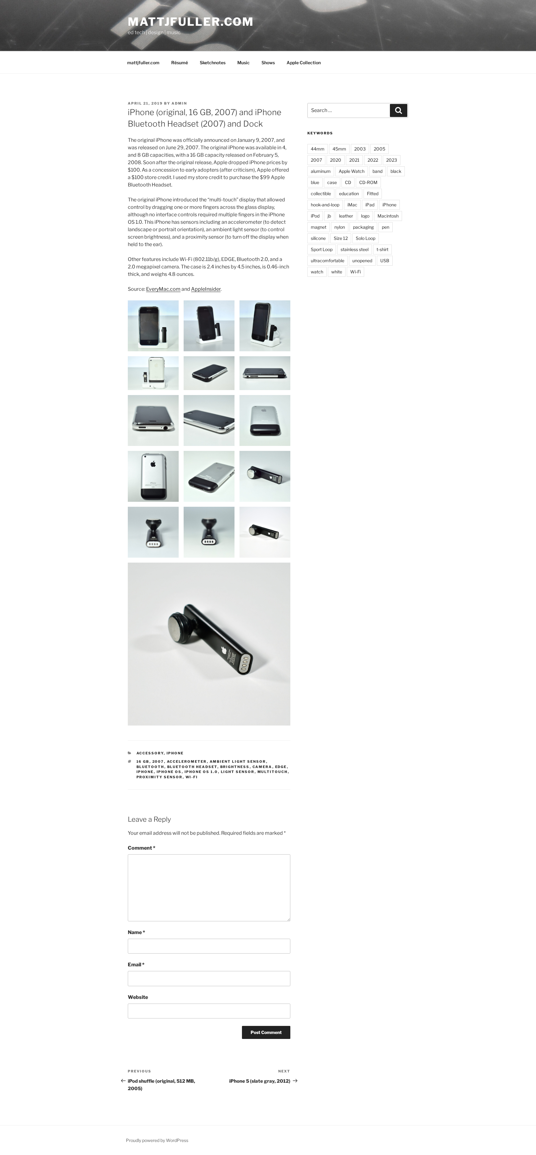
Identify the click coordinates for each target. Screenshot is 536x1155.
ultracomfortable (327, 260)
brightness (235, 767)
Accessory (150, 753)
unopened (362, 260)
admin (179, 103)
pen (385, 227)
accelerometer (187, 761)
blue (315, 182)
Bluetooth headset (192, 767)
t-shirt (382, 249)
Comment (141, 848)
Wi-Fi (191, 777)
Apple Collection (304, 62)
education (349, 193)
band (377, 171)
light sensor (238, 772)
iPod (315, 215)
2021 (354, 160)
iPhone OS (169, 772)
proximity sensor (159, 777)
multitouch (272, 772)
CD (348, 182)
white (336, 271)
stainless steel (354, 249)
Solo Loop (365, 238)
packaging (363, 227)
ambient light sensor (238, 761)
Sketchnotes (213, 62)
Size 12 (341, 238)
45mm (339, 148)
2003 (360, 148)
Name (136, 932)
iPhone (175, 753)
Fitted (372, 193)
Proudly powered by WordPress (157, 1140)
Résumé (179, 62)
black (396, 171)
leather (346, 215)
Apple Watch (351, 171)
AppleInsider (206, 289)
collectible (321, 193)
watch (317, 271)
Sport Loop (322, 249)
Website (138, 997)
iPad (369, 204)
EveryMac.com (163, 289)
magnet (318, 227)
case (332, 182)
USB (384, 260)
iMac (352, 204)
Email (136, 965)
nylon (339, 227)
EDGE (281, 767)
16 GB (143, 761)
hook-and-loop (325, 204)
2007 (158, 761)
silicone (318, 238)
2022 (373, 160)
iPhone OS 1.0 (201, 772)
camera (262, 767)
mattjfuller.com (191, 22)
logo (365, 215)
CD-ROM (368, 182)
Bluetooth (150, 767)
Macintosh (388, 215)
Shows (268, 62)
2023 (391, 160)
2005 (379, 148)
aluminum (321, 171)
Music (243, 62)
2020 (335, 160)
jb (329, 215)
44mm (317, 148)
